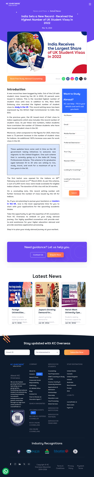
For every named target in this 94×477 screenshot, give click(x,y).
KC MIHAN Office (34, 388)
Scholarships (52, 392)
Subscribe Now (76, 352)
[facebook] (67, 78)
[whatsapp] (63, 78)
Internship (51, 395)
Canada (69, 374)
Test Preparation (53, 374)
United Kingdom (72, 376)
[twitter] (81, 78)
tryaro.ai (70, 407)
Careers (32, 374)
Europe (69, 388)
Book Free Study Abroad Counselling (26, 79)
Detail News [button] (55, 11)
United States (71, 371)
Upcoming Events (36, 410)
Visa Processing (53, 401)
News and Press (40, 11)
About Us (32, 371)
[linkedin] (76, 78)
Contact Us (38, 255)
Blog (30, 391)
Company (33, 364)
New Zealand (71, 385)
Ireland (69, 379)
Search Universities (37, 403)
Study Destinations (74, 364)
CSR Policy (32, 385)
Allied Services (53, 404)
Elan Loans (70, 405)
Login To (70, 395)
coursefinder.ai (72, 402)
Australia (70, 382)
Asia (68, 391)
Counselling (52, 371)
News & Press (33, 377)
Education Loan (53, 398)
